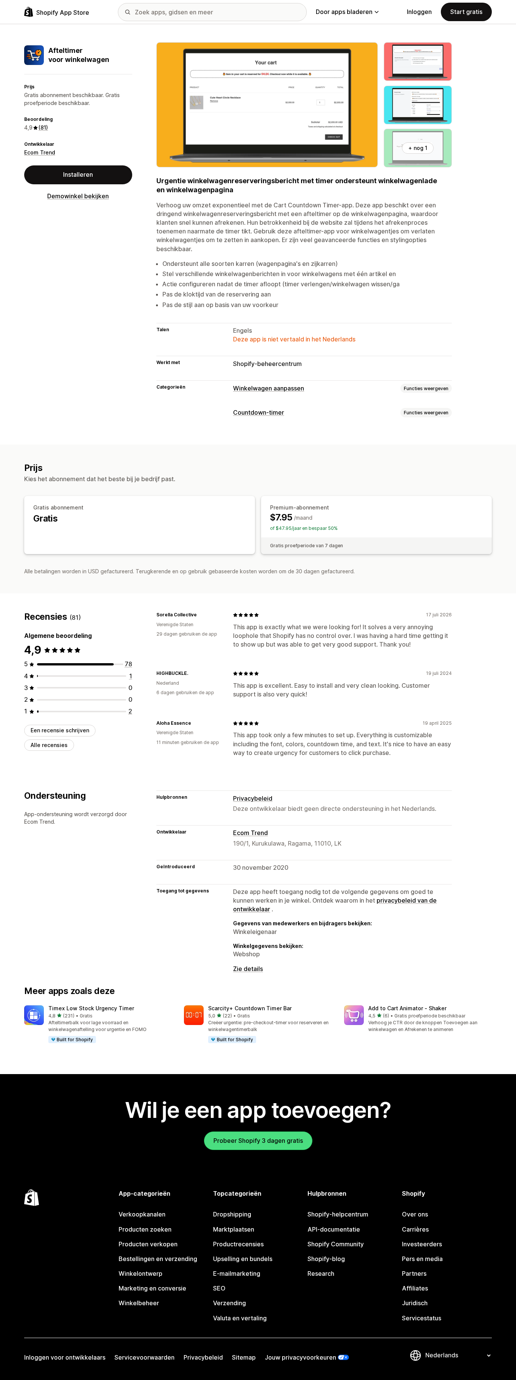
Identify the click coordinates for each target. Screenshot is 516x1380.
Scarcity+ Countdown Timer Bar (250, 1008)
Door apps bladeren (344, 11)
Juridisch (415, 1303)
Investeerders (422, 1244)
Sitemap (244, 1357)
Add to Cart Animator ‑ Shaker (407, 1008)
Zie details (248, 968)
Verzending (229, 1303)
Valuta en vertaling (240, 1318)
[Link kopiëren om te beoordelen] (201, 615)
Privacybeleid (252, 798)
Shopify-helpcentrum (337, 1214)
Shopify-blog (326, 1259)
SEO (219, 1288)
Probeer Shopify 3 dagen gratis (258, 1140)
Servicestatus (421, 1318)
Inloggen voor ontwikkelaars (64, 1357)
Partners (414, 1273)
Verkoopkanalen (142, 1214)
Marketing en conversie (152, 1288)
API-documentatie (333, 1229)
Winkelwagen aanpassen (268, 388)
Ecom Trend (39, 152)
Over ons (415, 1214)
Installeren (78, 174)
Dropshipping (232, 1214)
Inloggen (419, 11)
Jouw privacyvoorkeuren (300, 1357)
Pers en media (422, 1259)
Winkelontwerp (140, 1273)
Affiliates (415, 1288)
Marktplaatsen (233, 1229)
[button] (98, 1024)
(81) (43, 127)
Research (320, 1273)
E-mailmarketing (236, 1273)
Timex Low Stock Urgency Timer (91, 1008)
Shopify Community (335, 1244)
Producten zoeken (145, 1229)
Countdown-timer (258, 412)
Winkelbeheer (139, 1303)
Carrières (415, 1229)
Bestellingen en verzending (158, 1259)
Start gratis (466, 11)
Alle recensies (49, 745)
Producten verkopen (148, 1244)
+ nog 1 (417, 148)
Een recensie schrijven (60, 730)
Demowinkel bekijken (78, 196)
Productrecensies (238, 1244)
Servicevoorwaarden (144, 1357)
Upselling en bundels (242, 1259)
